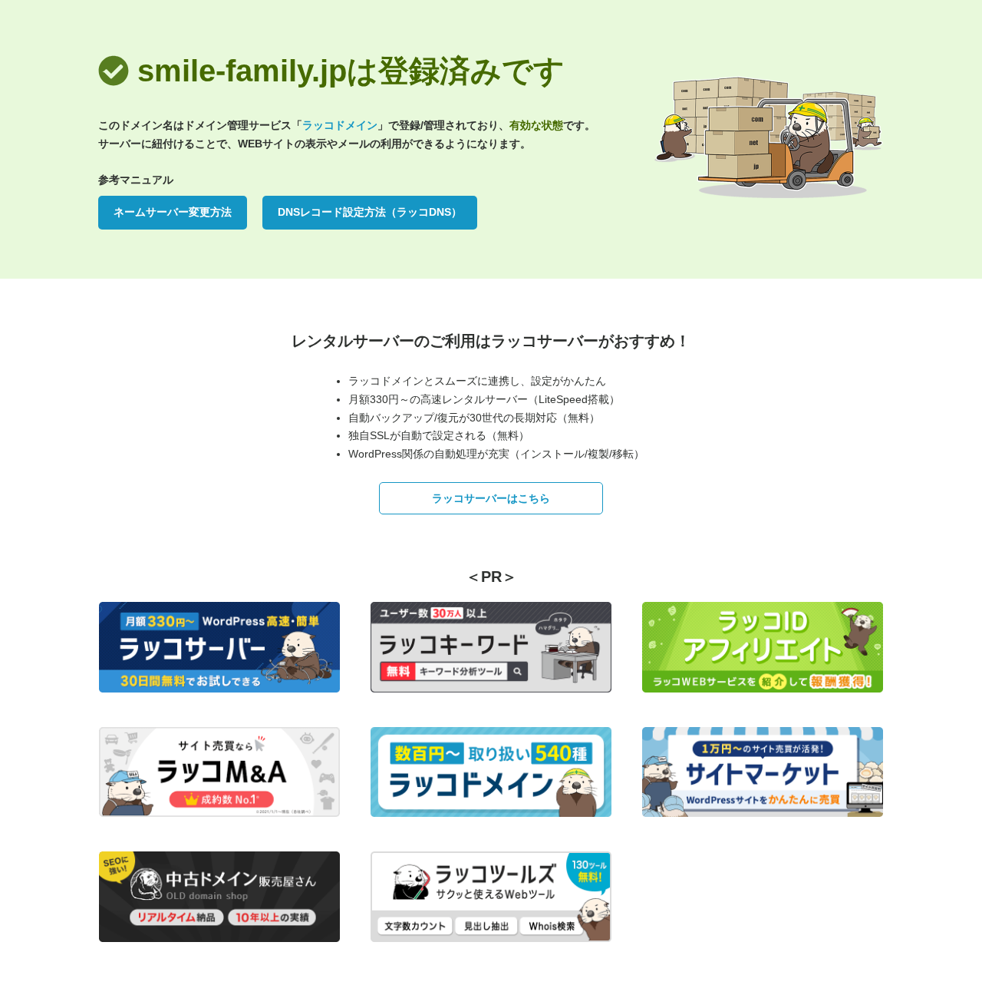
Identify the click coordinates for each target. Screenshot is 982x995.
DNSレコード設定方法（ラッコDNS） (370, 212)
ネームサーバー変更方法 (173, 212)
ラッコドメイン (339, 125)
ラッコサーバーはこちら (491, 498)
